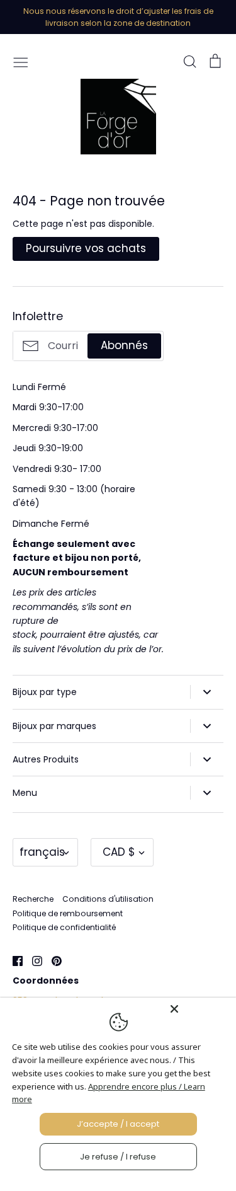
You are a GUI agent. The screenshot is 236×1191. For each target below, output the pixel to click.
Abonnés (124, 345)
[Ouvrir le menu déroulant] (206, 692)
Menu (25, 792)
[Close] (199, 1009)
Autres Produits (46, 759)
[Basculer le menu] (21, 61)
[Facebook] (13, 959)
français (42, 852)
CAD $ (119, 852)
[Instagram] (32, 959)
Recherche (33, 899)
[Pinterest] (52, 959)
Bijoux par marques (54, 726)
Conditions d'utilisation (108, 899)
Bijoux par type (45, 692)
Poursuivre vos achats (86, 248)
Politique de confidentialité (64, 927)
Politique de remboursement (68, 913)
